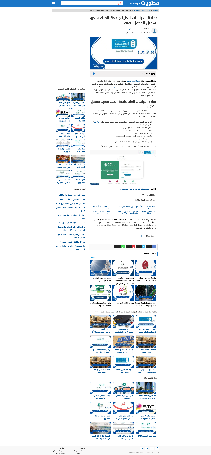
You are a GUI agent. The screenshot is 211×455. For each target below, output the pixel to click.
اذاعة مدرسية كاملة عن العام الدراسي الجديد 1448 (70, 248)
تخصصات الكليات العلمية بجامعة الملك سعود (102, 212)
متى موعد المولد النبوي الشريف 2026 (70, 222)
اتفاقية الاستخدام (59, 450)
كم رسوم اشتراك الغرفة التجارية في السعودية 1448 (71, 236)
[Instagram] (141, 448)
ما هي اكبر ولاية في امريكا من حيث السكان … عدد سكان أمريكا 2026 (71, 228)
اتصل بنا (62, 448)
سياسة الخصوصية (79, 450)
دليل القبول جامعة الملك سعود (102, 207)
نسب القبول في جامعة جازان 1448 (72, 195)
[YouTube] (146, 448)
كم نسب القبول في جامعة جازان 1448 (70, 203)
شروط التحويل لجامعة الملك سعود (148, 207)
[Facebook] (157, 448)
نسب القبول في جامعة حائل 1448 (72, 199)
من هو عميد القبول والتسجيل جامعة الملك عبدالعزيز (127, 212)
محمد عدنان (132, 28)
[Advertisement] (70, 51)
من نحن (82, 448)
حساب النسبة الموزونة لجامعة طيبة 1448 (71, 217)
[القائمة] (53, 3)
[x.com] (152, 448)
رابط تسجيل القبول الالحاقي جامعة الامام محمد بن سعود (127, 207)
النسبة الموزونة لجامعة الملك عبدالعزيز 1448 (70, 209)
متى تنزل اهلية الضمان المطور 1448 (71, 242)
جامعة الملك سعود (134, 81)
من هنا (96, 122)
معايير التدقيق (60, 453)
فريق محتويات (80, 453)
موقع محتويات (117, 86)
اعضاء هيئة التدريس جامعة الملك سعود (134, 189)
